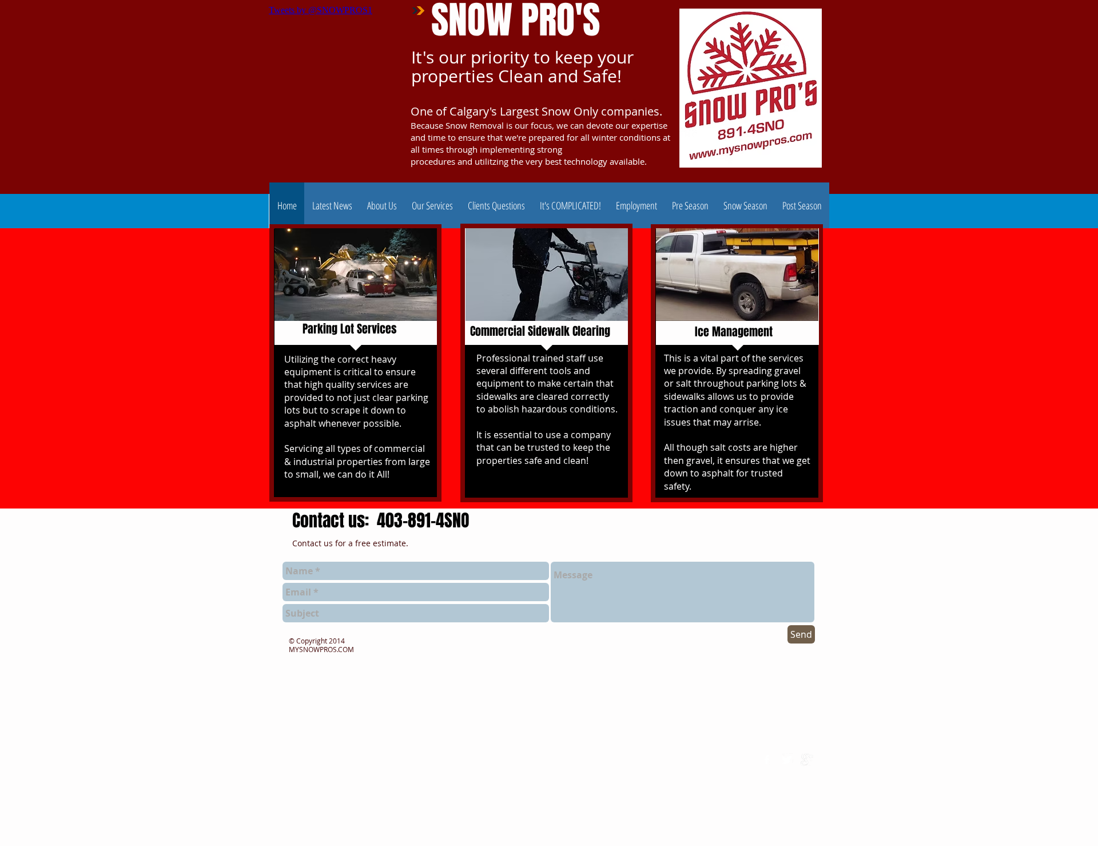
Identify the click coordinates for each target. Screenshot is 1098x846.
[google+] (807, 759)
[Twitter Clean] (787, 759)
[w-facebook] (767, 759)
